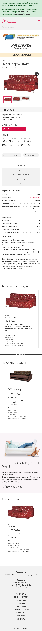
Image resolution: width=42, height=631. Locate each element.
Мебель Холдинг (35, 197)
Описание (21, 166)
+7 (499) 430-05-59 (21, 46)
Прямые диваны (31, 155)
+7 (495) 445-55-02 (26, 12)
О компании (21, 606)
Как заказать (21, 603)
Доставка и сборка (21, 175)
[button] (22, 422)
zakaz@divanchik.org (21, 48)
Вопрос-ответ (21, 613)
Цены (21, 170)
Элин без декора (15, 389)
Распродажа (21, 594)
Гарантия (21, 179)
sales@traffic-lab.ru (22, 14)
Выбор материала (21, 600)
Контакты (21, 619)
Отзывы (21, 184)
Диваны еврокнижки (11, 155)
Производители (21, 597)
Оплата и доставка (21, 610)
